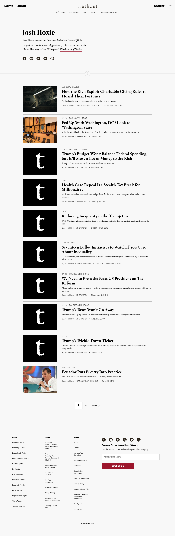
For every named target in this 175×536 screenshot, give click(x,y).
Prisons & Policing (19, 485)
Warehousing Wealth (71, 50)
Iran (63, 12)
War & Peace (17, 501)
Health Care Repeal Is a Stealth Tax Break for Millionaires (101, 187)
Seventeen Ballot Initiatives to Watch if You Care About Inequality (104, 249)
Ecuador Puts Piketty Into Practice (92, 372)
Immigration (16, 469)
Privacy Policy (79, 484)
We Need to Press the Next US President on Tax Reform (102, 281)
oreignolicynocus (86, 381)
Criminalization (108, 12)
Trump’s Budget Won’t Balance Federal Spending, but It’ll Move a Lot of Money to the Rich (104, 156)
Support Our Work (80, 460)
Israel (94, 12)
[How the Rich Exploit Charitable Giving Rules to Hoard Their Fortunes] (40, 99)
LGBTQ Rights (17, 474)
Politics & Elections (79, 274)
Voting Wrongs (50, 493)
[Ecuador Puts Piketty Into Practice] (40, 379)
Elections (74, 12)
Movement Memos (51, 487)
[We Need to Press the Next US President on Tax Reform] (40, 286)
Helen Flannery (71, 105)
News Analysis (68, 242)
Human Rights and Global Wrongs (51, 466)
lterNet (97, 264)
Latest (8, 6)
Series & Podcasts (19, 506)
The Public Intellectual (49, 481)
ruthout (95, 105)
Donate (159, 6)
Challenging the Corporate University (52, 499)
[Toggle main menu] (170, 6)
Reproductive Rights (19, 495)
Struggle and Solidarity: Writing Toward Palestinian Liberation (51, 445)
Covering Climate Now (51, 506)
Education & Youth (19, 453)
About (21, 6)
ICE (85, 12)
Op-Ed (64, 118)
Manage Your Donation (79, 454)
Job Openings (79, 504)
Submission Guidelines (78, 472)
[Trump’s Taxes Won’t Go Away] (40, 317)
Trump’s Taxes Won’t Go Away (88, 310)
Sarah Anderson (84, 263)
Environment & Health (20, 458)
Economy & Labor (71, 87)
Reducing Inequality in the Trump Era (95, 216)
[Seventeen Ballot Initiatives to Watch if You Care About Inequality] (40, 254)
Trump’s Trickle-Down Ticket (87, 341)
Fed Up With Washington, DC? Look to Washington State (96, 125)
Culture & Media (18, 442)
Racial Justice (17, 490)
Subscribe (77, 466)
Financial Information (81, 478)
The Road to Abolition (49, 473)
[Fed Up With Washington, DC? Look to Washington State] (40, 130)
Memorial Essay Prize (82, 489)
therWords (81, 136)
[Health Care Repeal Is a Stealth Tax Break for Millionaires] (40, 192)
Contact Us (78, 509)
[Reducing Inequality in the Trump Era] (40, 223)
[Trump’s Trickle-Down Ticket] (40, 348)
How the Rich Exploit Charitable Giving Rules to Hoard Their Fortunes (104, 94)
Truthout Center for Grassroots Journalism (81, 496)
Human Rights (17, 463)
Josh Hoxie (85, 105)
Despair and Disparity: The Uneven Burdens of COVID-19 (52, 457)
